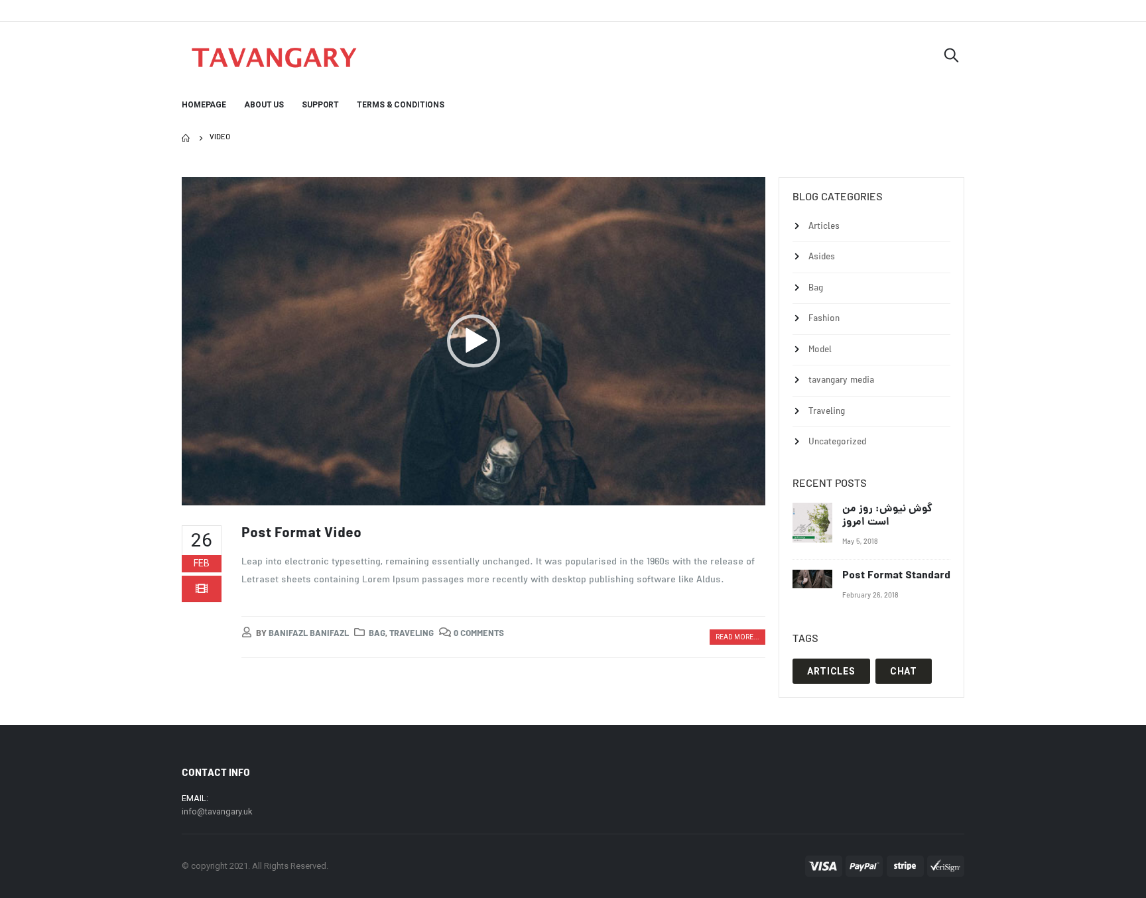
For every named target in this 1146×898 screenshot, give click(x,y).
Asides (821, 258)
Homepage (204, 104)
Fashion (824, 319)
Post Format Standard (896, 576)
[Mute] (726, 492)
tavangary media (841, 381)
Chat (903, 671)
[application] (473, 341)
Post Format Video (301, 534)
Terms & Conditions (400, 104)
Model (820, 350)
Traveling (411, 634)
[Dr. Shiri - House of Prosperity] (274, 57)
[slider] (463, 492)
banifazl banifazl (309, 634)
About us (264, 104)
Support (320, 104)
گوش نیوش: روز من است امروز (887, 516)
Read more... (737, 637)
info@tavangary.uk (217, 811)
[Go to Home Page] (186, 138)
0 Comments (479, 634)
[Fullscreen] (748, 492)
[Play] (199, 492)
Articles (824, 226)
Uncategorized (837, 443)
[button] (473, 340)
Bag (377, 634)
